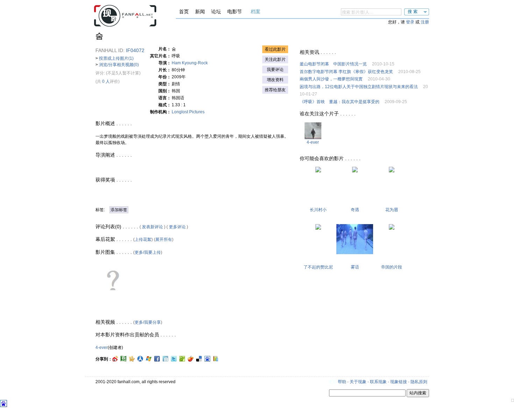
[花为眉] (391, 171)
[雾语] (354, 252)
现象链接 (398, 381)
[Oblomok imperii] (391, 228)
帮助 (342, 381)
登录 (410, 22)
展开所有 (163, 239)
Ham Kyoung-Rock (190, 62)
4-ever (101, 347)
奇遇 (355, 209)
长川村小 (318, 209)
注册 (425, 22)
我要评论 (275, 69)
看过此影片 (275, 49)
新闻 (200, 11)
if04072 (135, 50)
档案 (255, 11)
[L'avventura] (355, 171)
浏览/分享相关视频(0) (119, 64)
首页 (184, 11)
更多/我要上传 (148, 252)
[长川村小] (318, 171)
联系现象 (378, 381)
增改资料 (275, 79)
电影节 (234, 11)
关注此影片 (275, 59)
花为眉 (391, 209)
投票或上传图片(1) (116, 58)
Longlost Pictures (188, 111)
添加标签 (118, 209)
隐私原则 (419, 381)
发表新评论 (152, 226)
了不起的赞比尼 (318, 267)
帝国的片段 (391, 267)
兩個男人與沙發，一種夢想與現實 (331, 79)
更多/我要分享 (148, 322)
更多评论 (177, 226)
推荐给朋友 (275, 89)
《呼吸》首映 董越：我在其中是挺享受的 (339, 101)
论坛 (216, 11)
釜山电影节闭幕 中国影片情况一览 (333, 64)
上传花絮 (143, 239)
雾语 (355, 267)
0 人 (106, 81)
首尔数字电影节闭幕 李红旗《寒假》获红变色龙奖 (346, 71)
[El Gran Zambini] (318, 228)
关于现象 (358, 381)
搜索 (413, 11)
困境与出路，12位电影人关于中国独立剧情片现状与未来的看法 (359, 86)
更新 (332, 381)
